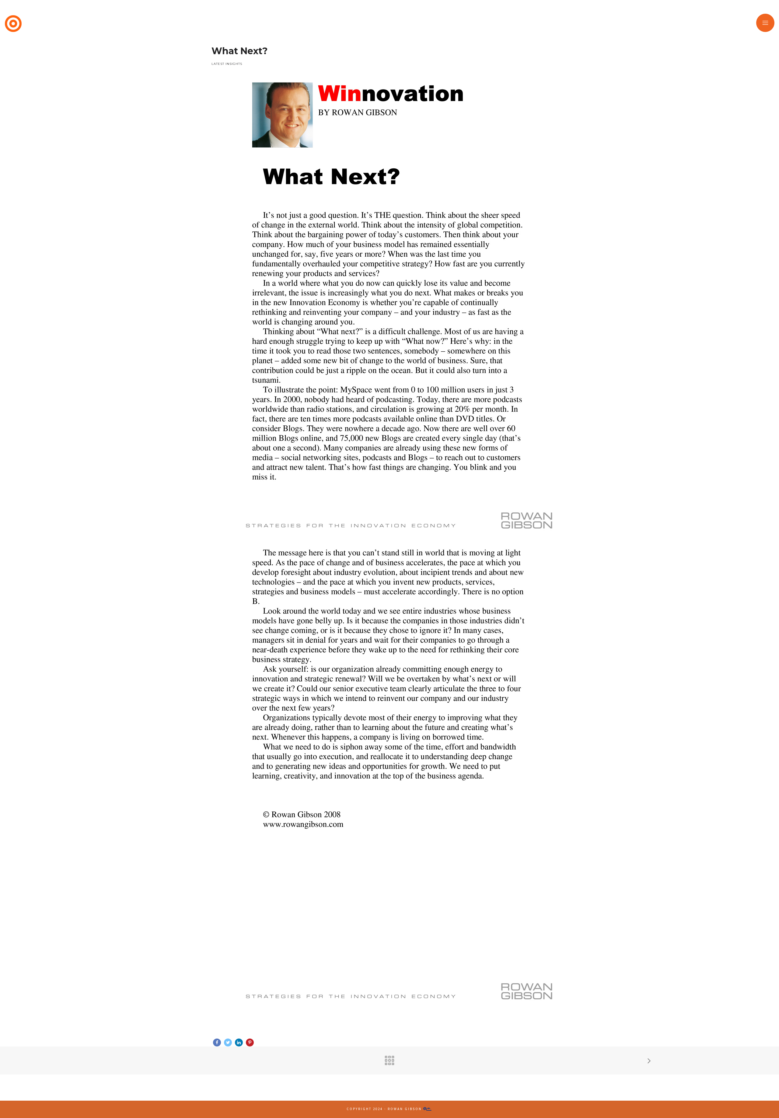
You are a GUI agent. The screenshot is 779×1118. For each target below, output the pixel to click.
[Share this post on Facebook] (217, 1042)
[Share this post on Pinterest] (250, 1042)
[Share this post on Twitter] (228, 1042)
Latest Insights (226, 64)
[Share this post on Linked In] (239, 1042)
